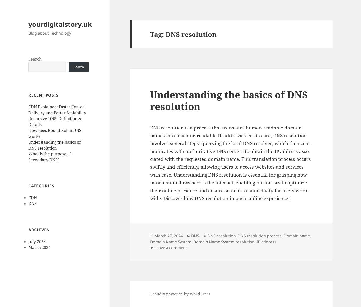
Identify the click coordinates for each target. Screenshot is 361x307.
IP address (266, 241)
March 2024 (39, 247)
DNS (32, 203)
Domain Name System (170, 241)
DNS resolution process (260, 236)
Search (35, 59)
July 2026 (37, 241)
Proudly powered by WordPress (180, 294)
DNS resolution (222, 236)
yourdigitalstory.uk (60, 24)
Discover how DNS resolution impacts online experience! (226, 198)
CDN (32, 197)
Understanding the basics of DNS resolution (229, 100)
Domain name (297, 236)
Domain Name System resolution (224, 241)
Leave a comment (170, 247)
